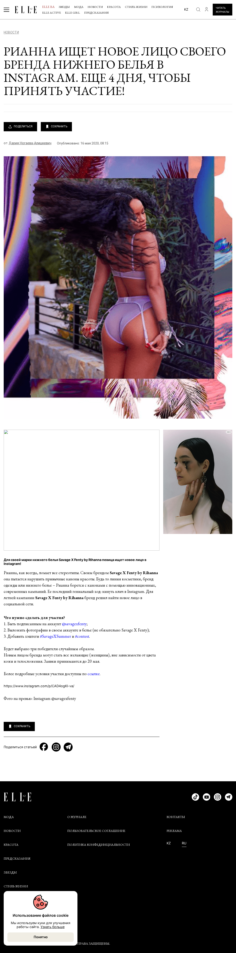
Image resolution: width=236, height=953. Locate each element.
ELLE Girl (72, 13)
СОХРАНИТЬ (59, 126)
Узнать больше (53, 927)
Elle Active (51, 13)
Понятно (41, 937)
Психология (162, 7)
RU (184, 843)
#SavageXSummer (55, 636)
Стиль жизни (136, 7)
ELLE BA (48, 7)
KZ (169, 843)
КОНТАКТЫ (176, 817)
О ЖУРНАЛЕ (76, 817)
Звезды (64, 7)
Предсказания (96, 13)
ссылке (94, 673)
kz (186, 9)
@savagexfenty (74, 623)
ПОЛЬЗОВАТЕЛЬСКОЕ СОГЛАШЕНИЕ (96, 831)
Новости (95, 7)
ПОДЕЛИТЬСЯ (23, 126)
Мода (78, 7)
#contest (82, 636)
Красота (114, 7)
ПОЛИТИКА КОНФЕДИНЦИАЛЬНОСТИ (98, 845)
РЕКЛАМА (174, 831)
